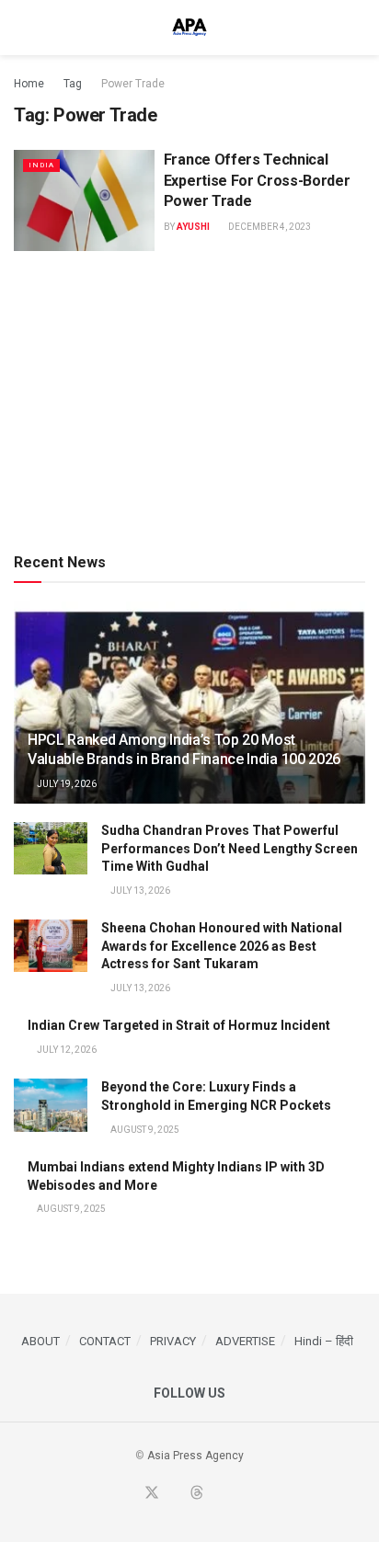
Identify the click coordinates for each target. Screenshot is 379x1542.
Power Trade (133, 83)
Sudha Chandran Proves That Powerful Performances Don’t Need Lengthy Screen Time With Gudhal (229, 848)
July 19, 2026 (66, 784)
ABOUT (40, 1341)
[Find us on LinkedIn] (218, 1494)
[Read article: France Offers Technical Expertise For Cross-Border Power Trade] (84, 200)
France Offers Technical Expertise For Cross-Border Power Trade (257, 180)
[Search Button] (357, 27)
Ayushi (193, 227)
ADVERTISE (245, 1341)
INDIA (41, 165)
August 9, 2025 (144, 1130)
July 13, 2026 (139, 890)
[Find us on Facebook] (128, 1494)
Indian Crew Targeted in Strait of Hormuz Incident (179, 1025)
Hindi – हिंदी (323, 1341)
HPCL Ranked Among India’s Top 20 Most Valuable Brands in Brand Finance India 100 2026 (184, 749)
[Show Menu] (21, 27)
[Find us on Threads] (196, 1493)
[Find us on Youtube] (174, 1494)
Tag (72, 83)
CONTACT (105, 1341)
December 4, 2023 (268, 227)
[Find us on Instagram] (240, 1494)
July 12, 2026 (66, 1050)
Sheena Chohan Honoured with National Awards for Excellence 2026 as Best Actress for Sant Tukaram (221, 945)
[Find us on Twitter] (151, 1493)
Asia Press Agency (195, 1455)
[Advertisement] (189, 398)
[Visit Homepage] (189, 27)
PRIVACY (173, 1341)
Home (29, 83)
